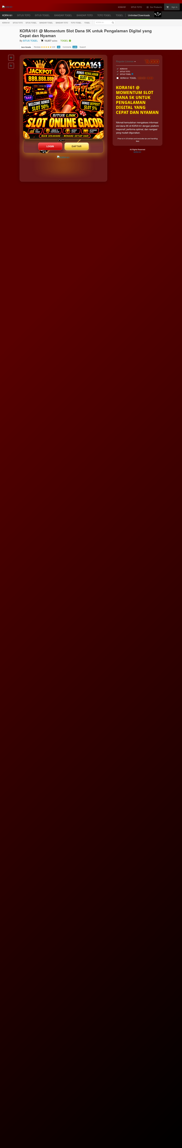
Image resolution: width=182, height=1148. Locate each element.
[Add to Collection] (11, 65)
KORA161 (6, 22)
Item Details (26, 47)
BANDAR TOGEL (46, 22)
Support (83, 47)
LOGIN (50, 146)
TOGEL (87, 22)
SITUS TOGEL (31, 22)
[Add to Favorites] (11, 58)
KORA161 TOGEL (136, 78)
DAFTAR (77, 146)
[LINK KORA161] (63, 98)
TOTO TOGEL (76, 22)
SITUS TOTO (18, 22)
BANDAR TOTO (62, 22)
